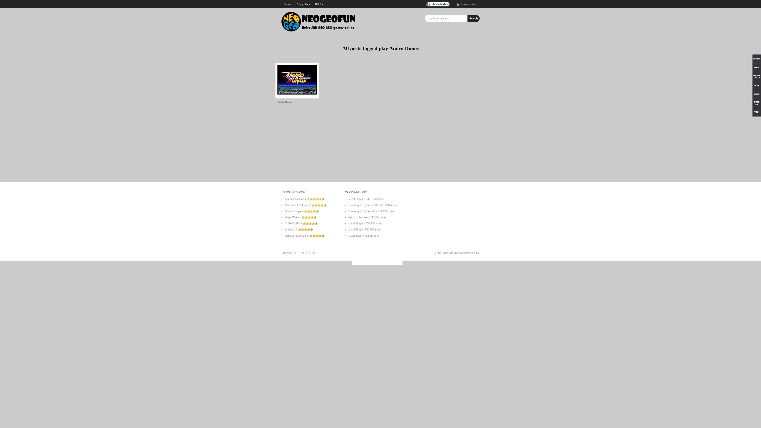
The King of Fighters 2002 (363, 205)
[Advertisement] (456, 122)
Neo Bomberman (358, 217)
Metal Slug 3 (355, 199)
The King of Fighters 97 (361, 211)
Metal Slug (354, 235)
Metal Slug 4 (355, 229)
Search (473, 18)
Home (287, 4)
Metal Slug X (355, 223)
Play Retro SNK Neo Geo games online (458, 252)
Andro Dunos (284, 102)
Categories (301, 5)
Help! (316, 5)
